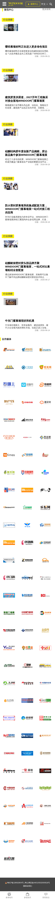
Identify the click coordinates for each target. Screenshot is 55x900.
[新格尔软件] (27, 420)
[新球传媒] (9, 858)
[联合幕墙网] (27, 595)
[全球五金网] (9, 806)
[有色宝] (27, 525)
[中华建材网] (27, 542)
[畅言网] (45, 841)
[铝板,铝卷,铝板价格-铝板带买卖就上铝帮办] (9, 525)
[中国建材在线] (45, 683)
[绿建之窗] (45, 718)
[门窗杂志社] (45, 578)
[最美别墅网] (45, 753)
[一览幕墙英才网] (27, 771)
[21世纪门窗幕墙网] (45, 771)
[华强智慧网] (27, 472)
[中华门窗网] (9, 578)
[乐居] (27, 437)
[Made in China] (27, 683)
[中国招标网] (9, 630)
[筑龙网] (45, 437)
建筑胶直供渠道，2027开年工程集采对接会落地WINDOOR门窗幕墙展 (26, 99)
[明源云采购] (9, 700)
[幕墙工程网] (45, 806)
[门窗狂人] (45, 490)
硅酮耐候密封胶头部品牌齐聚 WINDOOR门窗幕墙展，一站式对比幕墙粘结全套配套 (27, 267)
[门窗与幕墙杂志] (9, 595)
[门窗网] (9, 823)
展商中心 (34, 4)
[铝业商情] (45, 823)
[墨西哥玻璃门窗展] (27, 349)
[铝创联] (45, 472)
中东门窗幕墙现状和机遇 (19, 320)
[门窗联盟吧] (45, 525)
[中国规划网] (9, 788)
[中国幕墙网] (9, 367)
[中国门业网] (27, 613)
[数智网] (27, 384)
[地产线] (9, 402)
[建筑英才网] (45, 560)
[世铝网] (27, 455)
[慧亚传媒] (27, 402)
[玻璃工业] (9, 613)
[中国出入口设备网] (27, 735)
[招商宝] (27, 648)
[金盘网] (45, 630)
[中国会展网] (9, 771)
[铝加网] (45, 367)
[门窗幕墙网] (27, 823)
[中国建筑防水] (27, 665)
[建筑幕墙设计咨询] (9, 560)
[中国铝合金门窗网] (9, 542)
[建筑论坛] (45, 665)
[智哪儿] (9, 384)
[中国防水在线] (45, 788)
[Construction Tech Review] (9, 349)
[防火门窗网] (9, 490)
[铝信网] (9, 841)
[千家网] (27, 367)
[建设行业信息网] (27, 841)
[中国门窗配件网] (9, 718)
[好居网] (27, 507)
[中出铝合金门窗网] (27, 490)
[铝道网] (45, 384)
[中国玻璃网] (45, 542)
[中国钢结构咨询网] (27, 788)
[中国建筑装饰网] (9, 665)
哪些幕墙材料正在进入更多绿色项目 (26, 46)
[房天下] (45, 420)
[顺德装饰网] (27, 560)
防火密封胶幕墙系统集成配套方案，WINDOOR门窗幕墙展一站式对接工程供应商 (27, 209)
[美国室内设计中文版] (9, 437)
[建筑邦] (45, 455)
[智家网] (45, 402)
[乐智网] (45, 507)
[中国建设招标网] (27, 700)
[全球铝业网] (27, 806)
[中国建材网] (27, 578)
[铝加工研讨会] (27, 753)
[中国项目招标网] (27, 630)
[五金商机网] (9, 507)
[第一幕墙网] (9, 683)
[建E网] (45, 735)
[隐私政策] (27, 886)
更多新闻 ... (47, 9)
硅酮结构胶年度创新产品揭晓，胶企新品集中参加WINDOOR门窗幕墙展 (26, 153)
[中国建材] (45, 700)
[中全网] (45, 648)
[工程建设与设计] (9, 753)
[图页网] (9, 472)
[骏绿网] (27, 718)
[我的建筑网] (9, 735)
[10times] (9, 455)
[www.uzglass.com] (45, 349)
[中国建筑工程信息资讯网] (9, 648)
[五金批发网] (45, 613)
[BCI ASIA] (45, 595)
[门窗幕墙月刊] (9, 420)
